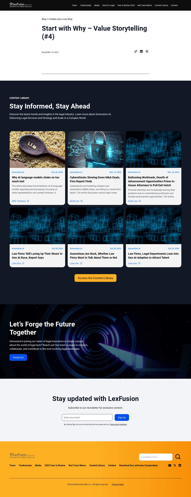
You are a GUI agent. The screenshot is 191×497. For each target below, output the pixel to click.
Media (97, 5)
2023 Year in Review (55, 465)
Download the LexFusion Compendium (138, 465)
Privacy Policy (118, 484)
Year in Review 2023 (126, 5)
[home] (21, 5)
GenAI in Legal (108, 5)
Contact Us (18, 357)
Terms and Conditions (118, 424)
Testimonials (85, 5)
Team (74, 5)
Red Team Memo (144, 5)
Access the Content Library (95, 278)
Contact (174, 5)
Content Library (161, 5)
